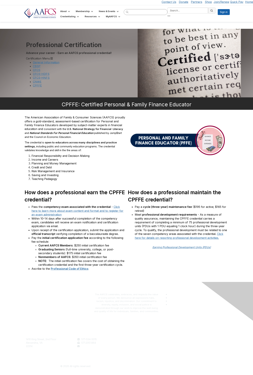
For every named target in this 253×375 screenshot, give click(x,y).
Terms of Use (186, 339)
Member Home (136, 352)
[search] (127, 12)
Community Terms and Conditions (198, 346)
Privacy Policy (187, 342)
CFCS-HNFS (41, 77)
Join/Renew (221, 2)
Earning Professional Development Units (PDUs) (181, 247)
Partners (196, 2)
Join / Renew (135, 339)
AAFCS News (135, 342)
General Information (46, 62)
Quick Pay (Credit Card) (141, 349)
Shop (208, 2)
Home (249, 2)
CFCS (36, 70)
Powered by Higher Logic (177, 366)
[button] (65, 11)
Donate (183, 2)
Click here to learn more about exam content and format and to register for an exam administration (77, 210)
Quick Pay (236, 2)
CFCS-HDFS (41, 74)
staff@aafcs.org (90, 346)
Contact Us (169, 2)
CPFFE (37, 85)
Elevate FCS (135, 346)
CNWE (37, 81)
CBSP (36, 66)
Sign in (224, 12)
